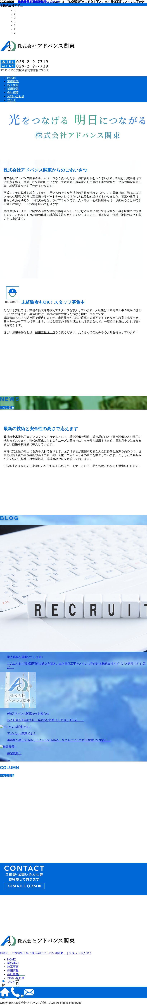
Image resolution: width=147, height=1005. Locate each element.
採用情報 (21, 21)
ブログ (19, 32)
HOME (19, 10)
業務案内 (21, 13)
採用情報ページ (45, 332)
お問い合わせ (24, 29)
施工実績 (21, 17)
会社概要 (21, 25)
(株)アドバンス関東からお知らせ (38, 1)
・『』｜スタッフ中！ (46, 953)
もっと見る (7, 407)
